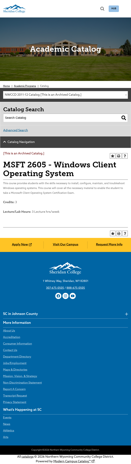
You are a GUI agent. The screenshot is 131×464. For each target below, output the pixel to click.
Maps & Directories (15, 369)
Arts (5, 437)
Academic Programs (25, 86)
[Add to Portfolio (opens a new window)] (112, 156)
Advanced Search (15, 130)
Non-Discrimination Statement (22, 383)
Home (6, 86)
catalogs (27, 457)
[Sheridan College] (14, 8)
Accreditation (11, 337)
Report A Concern (14, 389)
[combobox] (65, 95)
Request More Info (109, 244)
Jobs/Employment (14, 363)
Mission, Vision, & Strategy (20, 376)
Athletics (8, 430)
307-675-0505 (55, 288)
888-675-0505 (76, 288)
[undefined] (126, 314)
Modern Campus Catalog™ (72, 461)
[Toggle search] (102, 9)
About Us (9, 330)
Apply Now (20, 244)
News (6, 424)
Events (7, 417)
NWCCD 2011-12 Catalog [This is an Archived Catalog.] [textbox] (43, 95)
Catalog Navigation (21, 142)
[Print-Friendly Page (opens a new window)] (118, 156)
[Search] (124, 118)
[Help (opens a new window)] (125, 156)
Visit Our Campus (65, 244)
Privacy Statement (14, 402)
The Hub (114, 8)
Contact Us (10, 350)
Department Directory (17, 356)
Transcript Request (15, 396)
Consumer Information (17, 343)
